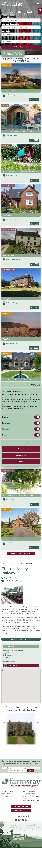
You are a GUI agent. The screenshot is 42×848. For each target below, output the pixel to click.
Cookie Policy (10, 827)
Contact (28, 827)
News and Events (28, 791)
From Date (5, 31)
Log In (37, 827)
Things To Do (12, 563)
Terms (20, 827)
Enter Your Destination (10, 24)
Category (5, 17)
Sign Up (30, 770)
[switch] (37, 423)
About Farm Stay (28, 794)
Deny (21, 461)
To (2, 38)
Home (3, 563)
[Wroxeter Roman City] (21, 728)
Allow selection (21, 455)
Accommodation (7, 791)
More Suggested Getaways (21, 553)
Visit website (12, 665)
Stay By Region (6, 794)
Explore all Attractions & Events (21, 639)
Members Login (21, 810)
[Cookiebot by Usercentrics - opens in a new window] (31, 384)
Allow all (21, 449)
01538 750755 (10, 661)
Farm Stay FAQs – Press (31, 801)
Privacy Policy (28, 825)
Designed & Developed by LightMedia (24, 830)
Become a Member (21, 806)
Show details (31, 443)
